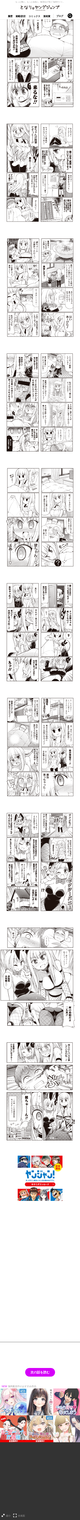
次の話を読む (40, 1372)
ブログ (59, 16)
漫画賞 (46, 16)
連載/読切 (21, 16)
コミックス (34, 16)
